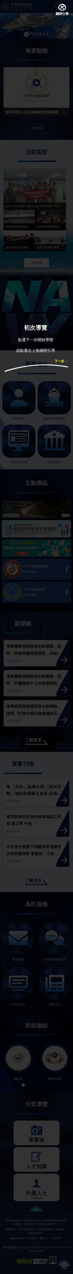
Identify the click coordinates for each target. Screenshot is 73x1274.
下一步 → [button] (61, 361)
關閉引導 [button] (62, 14)
